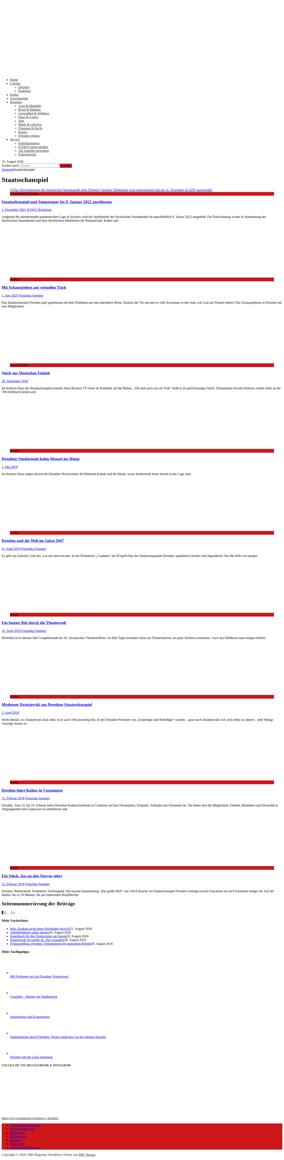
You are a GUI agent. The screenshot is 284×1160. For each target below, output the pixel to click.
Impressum (17, 1144)
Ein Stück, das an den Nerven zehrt (32, 876)
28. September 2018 (15, 381)
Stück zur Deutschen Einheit (26, 373)
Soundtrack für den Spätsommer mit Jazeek (38, 936)
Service (15, 139)
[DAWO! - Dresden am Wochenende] (142, 72)
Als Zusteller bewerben (33, 150)
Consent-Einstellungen (25, 1147)
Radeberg (24, 91)
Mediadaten (17, 1132)
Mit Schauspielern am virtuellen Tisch (34, 287)
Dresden (23, 87)
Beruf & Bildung (29, 109)
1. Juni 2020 (10, 295)
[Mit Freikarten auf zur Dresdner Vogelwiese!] (25, 972)
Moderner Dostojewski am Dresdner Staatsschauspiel (47, 704)
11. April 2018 (11, 549)
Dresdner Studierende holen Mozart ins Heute (40, 459)
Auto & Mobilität (29, 106)
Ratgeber (16, 102)
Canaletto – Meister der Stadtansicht (33, 996)
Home (14, 79)
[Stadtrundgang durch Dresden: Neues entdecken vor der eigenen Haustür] (25, 1033)
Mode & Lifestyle (30, 124)
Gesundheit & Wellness (33, 113)
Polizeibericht (27, 154)
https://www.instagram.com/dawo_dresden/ (30, 1118)
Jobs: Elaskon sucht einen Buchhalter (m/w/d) (40, 928)
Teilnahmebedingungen (25, 1125)
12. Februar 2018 (13, 884)
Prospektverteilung (22, 1129)
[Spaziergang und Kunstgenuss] (25, 1013)
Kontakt (15, 1140)
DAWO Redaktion (39, 209)
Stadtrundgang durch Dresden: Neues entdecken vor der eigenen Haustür (58, 1037)
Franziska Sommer (31, 295)
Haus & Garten (28, 117)
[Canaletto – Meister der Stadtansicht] (25, 993)
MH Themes (87, 1154)
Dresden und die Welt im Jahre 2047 (33, 540)
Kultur (14, 94)
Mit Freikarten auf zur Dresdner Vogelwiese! (39, 976)
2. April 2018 (10, 712)
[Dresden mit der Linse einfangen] (25, 1053)
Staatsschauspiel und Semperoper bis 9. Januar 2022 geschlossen (57, 202)
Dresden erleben (29, 136)
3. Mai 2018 (10, 467)
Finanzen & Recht (30, 128)
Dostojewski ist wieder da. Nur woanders (37, 940)
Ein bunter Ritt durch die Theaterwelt (34, 623)
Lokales (15, 83)
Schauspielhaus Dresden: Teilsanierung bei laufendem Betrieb (50, 943)
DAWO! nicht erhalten (33, 147)
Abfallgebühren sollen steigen (29, 932)
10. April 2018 (11, 631)
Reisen (22, 132)
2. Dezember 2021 (14, 209)
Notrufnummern (29, 143)
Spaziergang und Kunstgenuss (30, 1017)
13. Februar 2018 (13, 798)
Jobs (21, 121)
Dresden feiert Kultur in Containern (32, 790)
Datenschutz (18, 1136)
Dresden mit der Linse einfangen (31, 1057)
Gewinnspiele (19, 98)
